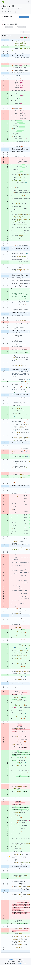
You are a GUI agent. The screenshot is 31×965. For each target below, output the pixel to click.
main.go (6, 35)
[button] (7, 9)
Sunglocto (6, 6)
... (2, 20)
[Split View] (25, 32)
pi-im (13, 6)
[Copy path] (10, 35)
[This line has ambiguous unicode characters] (9, 856)
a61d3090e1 (9, 26)
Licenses (20, 963)
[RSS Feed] (2, 9)
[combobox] (21, 32)
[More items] (29, 12)
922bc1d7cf (22, 26)
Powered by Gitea (11, 959)
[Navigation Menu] (28, 2)
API (25, 963)
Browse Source (24, 17)
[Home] (3, 2)
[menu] (28, 32)
